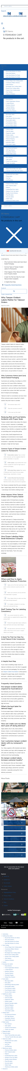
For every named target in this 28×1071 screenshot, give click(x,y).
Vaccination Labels (10, 144)
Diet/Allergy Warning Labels (13, 118)
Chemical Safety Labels (12, 183)
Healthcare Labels (8, 127)
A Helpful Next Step (10, 282)
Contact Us (7, 880)
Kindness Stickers (10, 105)
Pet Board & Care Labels (12, 174)
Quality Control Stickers (12, 193)
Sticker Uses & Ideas (13, 855)
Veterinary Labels (8, 172)
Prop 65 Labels (10, 195)
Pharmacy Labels (10, 140)
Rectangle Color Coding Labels (13, 86)
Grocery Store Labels (11, 125)
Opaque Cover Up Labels (12, 191)
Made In (8, 187)
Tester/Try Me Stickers (11, 161)
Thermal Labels (7, 167)
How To (9, 839)
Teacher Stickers (10, 107)
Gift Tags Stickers (10, 150)
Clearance (6, 202)
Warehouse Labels (8, 182)
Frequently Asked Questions (13, 285)
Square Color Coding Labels (13, 90)
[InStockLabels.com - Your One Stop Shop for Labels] (14, 14)
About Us (6, 876)
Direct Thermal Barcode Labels (14, 169)
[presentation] (2, 253)
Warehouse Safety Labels (12, 200)
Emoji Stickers (9, 99)
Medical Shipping (10, 139)
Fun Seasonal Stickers (11, 148)
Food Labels (7, 112)
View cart (16, 35)
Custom (5, 96)
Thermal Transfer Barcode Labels (14, 170)
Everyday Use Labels (9, 97)
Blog (5, 902)
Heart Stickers (9, 84)
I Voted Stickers (10, 103)
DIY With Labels (12, 828)
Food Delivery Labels (11, 122)
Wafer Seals (9, 198)
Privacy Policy (7, 896)
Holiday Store (7, 146)
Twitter (3, 294)
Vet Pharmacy (9, 180)
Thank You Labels (10, 163)
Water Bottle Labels (11, 154)
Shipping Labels (8, 165)
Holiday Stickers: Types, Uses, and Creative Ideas (16, 785)
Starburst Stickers (10, 94)
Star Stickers (9, 92)
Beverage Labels (10, 114)
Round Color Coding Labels (13, 88)
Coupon (6, 905)
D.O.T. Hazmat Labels (11, 185)
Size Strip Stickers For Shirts (13, 77)
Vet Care (8, 178)
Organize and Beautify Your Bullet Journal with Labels (17, 795)
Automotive (6, 67)
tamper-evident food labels (10, 672)
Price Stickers (9, 157)
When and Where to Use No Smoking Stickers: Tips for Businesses (17, 806)
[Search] (1, 8)
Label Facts (10, 850)
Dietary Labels (9, 135)
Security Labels (10, 197)
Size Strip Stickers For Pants (13, 75)
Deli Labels (9, 116)
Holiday (9, 833)
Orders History (8, 886)
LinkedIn (7, 294)
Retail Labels (7, 155)
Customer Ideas (12, 823)
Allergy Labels (9, 129)
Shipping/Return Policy (10, 892)
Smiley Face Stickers (11, 110)
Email (10, 294)
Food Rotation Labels (11, 124)
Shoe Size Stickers (10, 73)
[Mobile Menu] (2, 3)
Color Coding (7, 79)
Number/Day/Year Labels (12, 189)
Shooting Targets (10, 109)
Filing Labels (9, 176)
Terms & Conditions (9, 899)
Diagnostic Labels (10, 133)
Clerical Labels (9, 131)
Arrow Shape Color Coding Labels (14, 81)
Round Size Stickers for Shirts (13, 71)
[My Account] (4, 28)
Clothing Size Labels (9, 69)
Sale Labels (9, 159)
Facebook (3, 288)
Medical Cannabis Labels (12, 137)
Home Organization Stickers (13, 101)
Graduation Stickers (11, 152)
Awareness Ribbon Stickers (13, 82)
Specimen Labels (10, 142)
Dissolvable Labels (10, 120)
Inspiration (10, 844)
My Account (7, 883)
